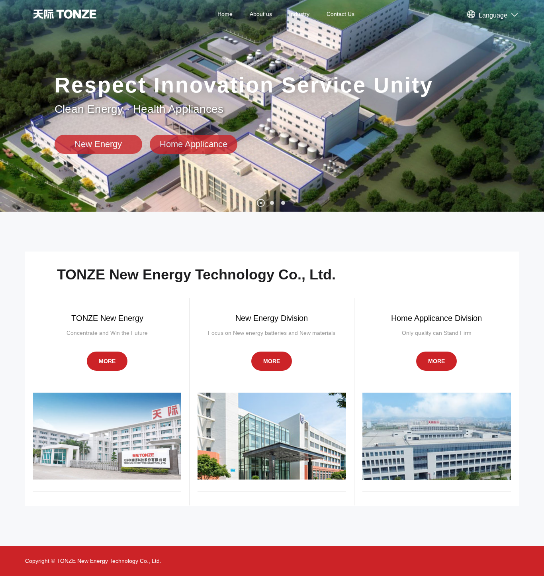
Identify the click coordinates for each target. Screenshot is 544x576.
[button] (261, 203)
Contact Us (340, 14)
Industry (299, 14)
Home (225, 14)
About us (261, 14)
